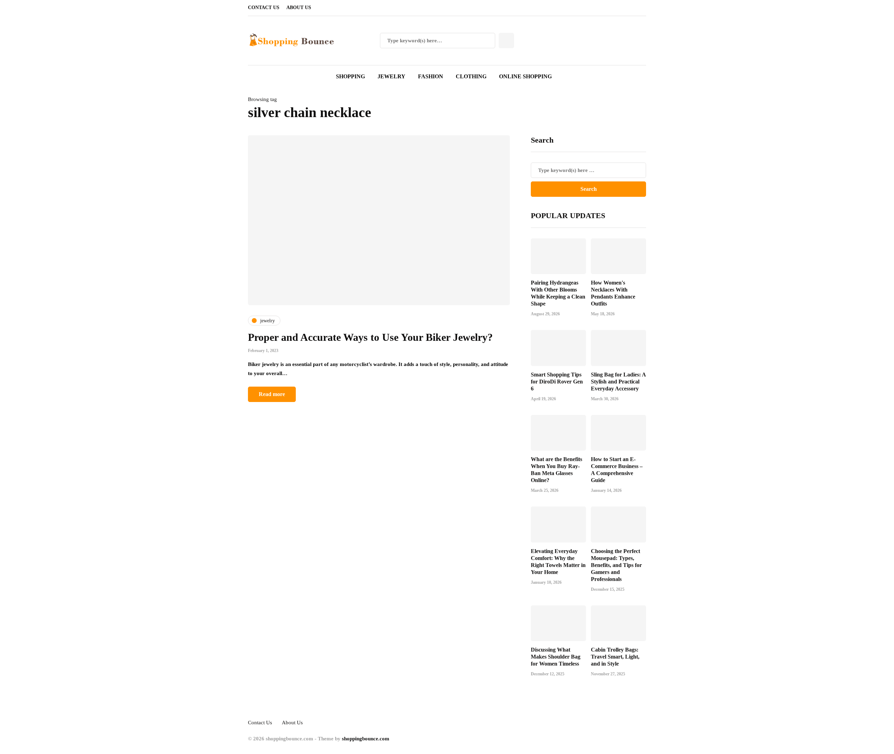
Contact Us (263, 7)
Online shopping (525, 76)
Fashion (430, 76)
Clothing (471, 76)
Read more (272, 394)
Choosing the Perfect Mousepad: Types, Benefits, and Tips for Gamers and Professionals (616, 565)
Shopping (350, 76)
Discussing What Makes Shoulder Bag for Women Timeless (555, 657)
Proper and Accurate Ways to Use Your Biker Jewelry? (370, 337)
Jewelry (391, 76)
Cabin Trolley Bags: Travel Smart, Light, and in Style (615, 657)
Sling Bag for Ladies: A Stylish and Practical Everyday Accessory (618, 382)
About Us (298, 7)
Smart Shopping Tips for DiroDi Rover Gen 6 (557, 382)
